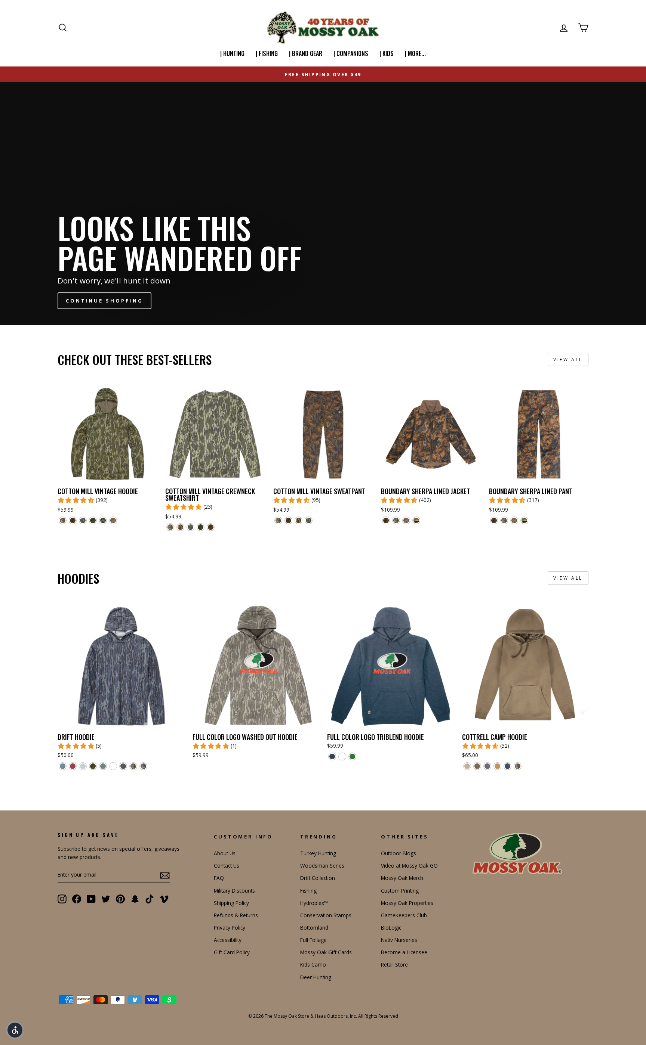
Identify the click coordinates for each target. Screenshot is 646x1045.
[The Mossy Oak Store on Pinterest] (120, 898)
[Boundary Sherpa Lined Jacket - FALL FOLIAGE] (386, 520)
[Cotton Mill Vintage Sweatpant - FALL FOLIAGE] (288, 520)
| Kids (386, 53)
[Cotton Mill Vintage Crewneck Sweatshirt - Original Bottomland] (170, 527)
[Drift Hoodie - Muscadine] (72, 766)
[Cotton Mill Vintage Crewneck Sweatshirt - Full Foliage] (200, 527)
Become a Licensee (404, 952)
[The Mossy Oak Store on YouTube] (91, 898)
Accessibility (228, 939)
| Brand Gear (305, 53)
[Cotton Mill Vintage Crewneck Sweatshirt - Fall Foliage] (210, 527)
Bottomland (314, 927)
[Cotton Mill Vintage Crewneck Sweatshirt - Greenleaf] (190, 527)
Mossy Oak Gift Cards (326, 952)
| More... (415, 53)
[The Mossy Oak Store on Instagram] (62, 898)
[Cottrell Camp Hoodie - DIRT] (467, 766)
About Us (225, 853)
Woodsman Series (322, 865)
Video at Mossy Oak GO (409, 865)
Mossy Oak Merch (402, 877)
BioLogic (391, 927)
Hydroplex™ (314, 902)
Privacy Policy (229, 927)
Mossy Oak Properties (407, 902)
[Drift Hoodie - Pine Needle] (103, 766)
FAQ (219, 877)
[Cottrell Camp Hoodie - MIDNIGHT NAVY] (507, 766)
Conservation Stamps (325, 915)
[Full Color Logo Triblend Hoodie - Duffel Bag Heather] (352, 756)
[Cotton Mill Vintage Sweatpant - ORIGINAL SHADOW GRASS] (298, 520)
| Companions (350, 53)
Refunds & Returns (236, 915)
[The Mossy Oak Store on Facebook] (76, 898)
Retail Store (394, 964)
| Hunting (232, 53)
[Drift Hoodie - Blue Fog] (82, 766)
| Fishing (267, 53)
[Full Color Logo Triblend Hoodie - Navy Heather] (332, 756)
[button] (15, 1030)
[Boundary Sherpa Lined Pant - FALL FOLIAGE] (494, 520)
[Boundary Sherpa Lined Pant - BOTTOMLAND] (514, 520)
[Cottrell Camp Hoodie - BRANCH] (487, 766)
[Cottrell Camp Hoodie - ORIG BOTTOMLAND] (517, 766)
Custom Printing (400, 890)
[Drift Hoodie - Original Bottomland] (133, 766)
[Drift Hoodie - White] (113, 766)
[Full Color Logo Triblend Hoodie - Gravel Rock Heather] (342, 756)
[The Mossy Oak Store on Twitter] (105, 898)
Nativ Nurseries (399, 939)
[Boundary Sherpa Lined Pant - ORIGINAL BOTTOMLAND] (504, 520)
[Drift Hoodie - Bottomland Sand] (143, 766)
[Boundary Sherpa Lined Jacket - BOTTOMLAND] (406, 520)
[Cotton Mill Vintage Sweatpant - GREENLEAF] (308, 520)
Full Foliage (313, 939)
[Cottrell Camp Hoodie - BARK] (477, 766)
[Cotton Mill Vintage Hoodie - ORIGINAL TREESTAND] (103, 520)
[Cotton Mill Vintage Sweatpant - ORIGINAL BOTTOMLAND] (278, 520)
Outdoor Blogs (398, 853)
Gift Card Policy (232, 952)
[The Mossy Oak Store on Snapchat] (134, 898)
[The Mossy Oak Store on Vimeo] (164, 898)
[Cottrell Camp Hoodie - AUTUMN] (497, 766)
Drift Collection (317, 877)
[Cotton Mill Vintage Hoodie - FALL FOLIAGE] (72, 520)
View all (568, 359)
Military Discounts (234, 890)
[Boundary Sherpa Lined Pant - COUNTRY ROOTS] (524, 520)
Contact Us (226, 865)
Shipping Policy (231, 902)
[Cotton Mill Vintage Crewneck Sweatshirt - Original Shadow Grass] (180, 527)
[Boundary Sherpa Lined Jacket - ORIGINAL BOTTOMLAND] (396, 520)
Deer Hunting (315, 977)
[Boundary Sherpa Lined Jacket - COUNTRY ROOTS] (416, 520)
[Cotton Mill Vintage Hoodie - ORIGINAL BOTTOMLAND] (62, 520)
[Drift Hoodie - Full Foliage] (92, 766)
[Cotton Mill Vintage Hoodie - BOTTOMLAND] (113, 520)
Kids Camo (313, 964)
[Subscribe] (165, 875)
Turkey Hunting (318, 853)
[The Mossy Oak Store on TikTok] (149, 898)
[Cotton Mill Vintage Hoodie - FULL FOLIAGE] (92, 520)
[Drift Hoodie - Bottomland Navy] (123, 766)
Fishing (308, 890)
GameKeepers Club (404, 915)
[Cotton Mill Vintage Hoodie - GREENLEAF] (82, 520)
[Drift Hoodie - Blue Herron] (62, 766)
